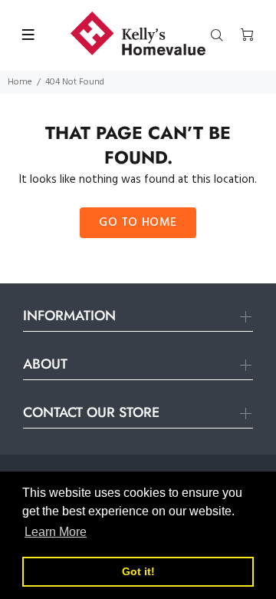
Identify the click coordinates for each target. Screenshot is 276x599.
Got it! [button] (138, 571)
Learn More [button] (56, 531)
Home (20, 82)
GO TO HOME (138, 223)
